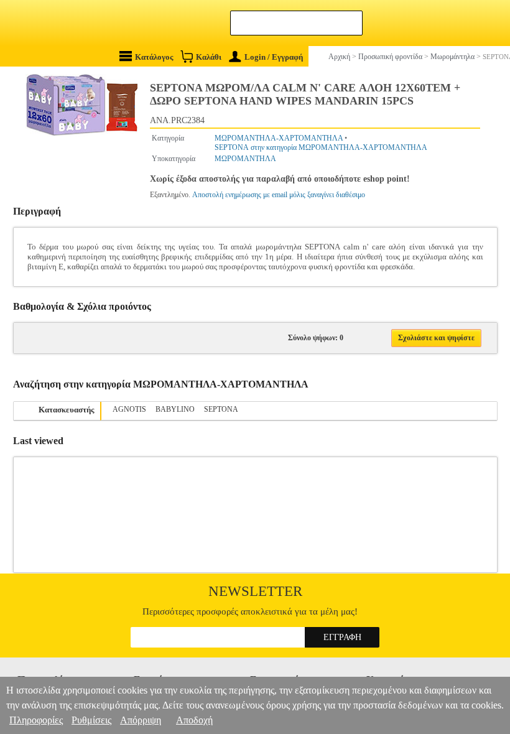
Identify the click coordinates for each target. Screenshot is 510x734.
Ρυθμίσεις (91, 720)
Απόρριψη (140, 720)
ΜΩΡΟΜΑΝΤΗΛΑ (245, 158)
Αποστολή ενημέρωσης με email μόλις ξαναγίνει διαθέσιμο (278, 194)
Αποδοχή (194, 720)
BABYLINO (175, 409)
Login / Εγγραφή (273, 57)
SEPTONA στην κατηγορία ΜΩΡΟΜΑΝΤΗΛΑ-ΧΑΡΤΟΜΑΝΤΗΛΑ (321, 147)
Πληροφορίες (36, 720)
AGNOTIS (129, 409)
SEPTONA (221, 409)
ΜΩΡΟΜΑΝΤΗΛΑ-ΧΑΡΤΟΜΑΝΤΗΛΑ (279, 138)
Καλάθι (208, 57)
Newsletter (255, 591)
